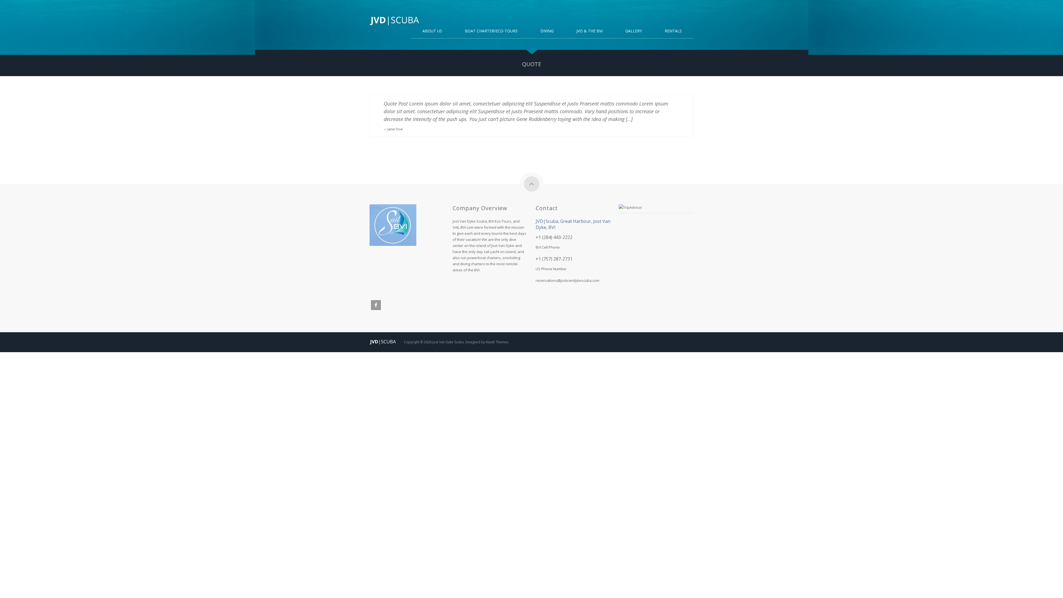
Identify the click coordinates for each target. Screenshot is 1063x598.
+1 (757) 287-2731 (554, 259)
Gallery (633, 31)
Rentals (673, 31)
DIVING (547, 31)
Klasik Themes (497, 342)
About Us (432, 31)
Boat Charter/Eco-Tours (491, 31)
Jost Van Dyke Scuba (448, 342)
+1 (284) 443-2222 (554, 237)
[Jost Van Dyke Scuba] (394, 20)
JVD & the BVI (589, 31)
